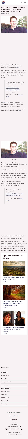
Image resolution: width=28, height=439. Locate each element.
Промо (2, 403)
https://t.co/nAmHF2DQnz (12, 88)
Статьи (14, 422)
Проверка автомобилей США (14, 426)
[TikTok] (14, 416)
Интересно (5, 281)
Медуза (18, 67)
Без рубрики (4, 375)
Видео (2, 378)
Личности (3, 394)
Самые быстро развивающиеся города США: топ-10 (13, 278)
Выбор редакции (5, 381)
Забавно (3, 385)
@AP (22, 193)
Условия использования (14, 432)
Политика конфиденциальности (14, 434)
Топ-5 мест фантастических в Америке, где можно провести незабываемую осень (12, 303)
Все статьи (4, 367)
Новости (3, 13)
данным (5, 102)
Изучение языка (5, 388)
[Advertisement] (14, 49)
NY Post (19, 110)
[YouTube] (18, 416)
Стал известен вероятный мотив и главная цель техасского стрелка (13, 329)
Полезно (3, 400)
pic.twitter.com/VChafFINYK (13, 90)
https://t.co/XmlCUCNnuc (12, 193)
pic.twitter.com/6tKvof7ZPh (13, 195)
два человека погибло (7, 244)
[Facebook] (10, 416)
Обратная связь (14, 424)
